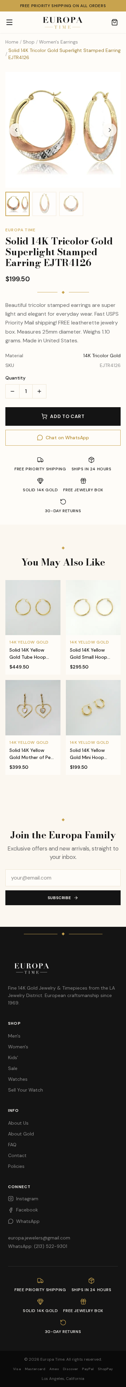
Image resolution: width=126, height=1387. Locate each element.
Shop (29, 42)
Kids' (13, 1057)
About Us (18, 1123)
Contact (17, 1155)
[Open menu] (9, 22)
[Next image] (110, 130)
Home (11, 42)
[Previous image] (16, 130)
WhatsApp (28, 1221)
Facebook (27, 1210)
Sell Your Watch (25, 1090)
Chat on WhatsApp (67, 438)
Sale (12, 1068)
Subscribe (59, 897)
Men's (14, 1036)
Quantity (15, 378)
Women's (18, 1047)
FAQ (12, 1145)
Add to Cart (67, 416)
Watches (18, 1079)
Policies (16, 1166)
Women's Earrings (58, 42)
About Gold (21, 1134)
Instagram (27, 1199)
